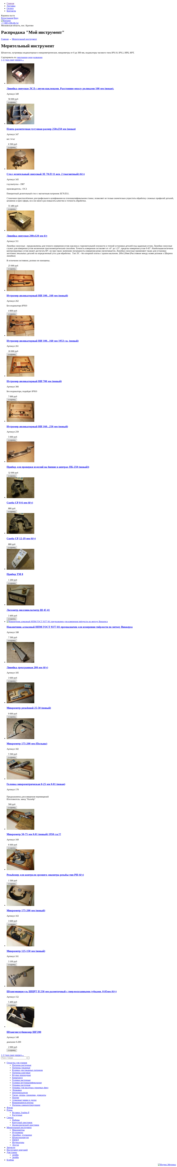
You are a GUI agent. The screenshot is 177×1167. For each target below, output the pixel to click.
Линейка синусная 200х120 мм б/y (27, 235)
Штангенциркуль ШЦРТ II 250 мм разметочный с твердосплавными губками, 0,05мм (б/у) (62, 991)
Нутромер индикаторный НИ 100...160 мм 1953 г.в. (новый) (43, 340)
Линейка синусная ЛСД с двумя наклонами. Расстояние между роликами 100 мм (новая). (60, 88)
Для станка (12, 1152)
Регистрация (7, 18)
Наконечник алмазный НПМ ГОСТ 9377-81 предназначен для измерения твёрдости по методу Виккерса (70, 626)
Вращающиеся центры (22, 1102)
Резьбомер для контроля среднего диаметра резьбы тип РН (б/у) (45, 874)
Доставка (11, 6)
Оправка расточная (21, 1085)
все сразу (10, 60)
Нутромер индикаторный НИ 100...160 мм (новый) (37, 295)
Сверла (10, 1117)
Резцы (9, 1110)
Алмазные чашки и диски (24, 1100)
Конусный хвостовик (22, 1122)
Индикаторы (18, 1142)
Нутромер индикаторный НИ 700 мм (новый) (34, 381)
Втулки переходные (21, 1075)
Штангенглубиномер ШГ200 (24, 1032)
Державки (17, 1090)
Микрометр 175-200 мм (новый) (26, 910)
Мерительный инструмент (24, 39)
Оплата (10, 8)
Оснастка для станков (17, 1063)
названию (37, 57)
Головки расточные (21, 1080)
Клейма (10, 1160)
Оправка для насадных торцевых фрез (30, 1087)
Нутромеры (17, 1132)
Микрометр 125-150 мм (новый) (26, 951)
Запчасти (11, 1147)
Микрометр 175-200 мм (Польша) (27, 743)
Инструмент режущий (17, 1150)
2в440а (15, 1157)
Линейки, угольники (22, 1135)
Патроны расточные (21, 1065)
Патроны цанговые (21, 1073)
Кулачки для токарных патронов (27, 1070)
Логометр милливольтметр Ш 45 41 (28, 610)
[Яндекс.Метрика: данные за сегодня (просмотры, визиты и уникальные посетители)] (167, 1164)
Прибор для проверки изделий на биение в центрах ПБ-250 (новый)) (48, 466)
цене (30, 57)
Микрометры (18, 1130)
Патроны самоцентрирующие (26, 1105)
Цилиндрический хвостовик (25, 1125)
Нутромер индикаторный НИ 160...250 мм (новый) (37, 426)
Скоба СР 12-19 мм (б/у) (21, 538)
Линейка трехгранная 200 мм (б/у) (27, 667)
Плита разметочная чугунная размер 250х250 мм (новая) (41, 128)
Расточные (17, 1115)
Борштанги (17, 1077)
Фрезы (10, 1107)
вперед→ (19, 60)
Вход (16, 18)
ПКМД (15, 1140)
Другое (15, 1145)
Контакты (11, 11)
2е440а (15, 1155)
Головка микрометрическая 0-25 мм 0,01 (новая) (36, 784)
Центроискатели (20, 1092)
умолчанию (22, 57)
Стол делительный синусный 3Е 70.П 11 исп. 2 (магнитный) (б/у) (46, 174)
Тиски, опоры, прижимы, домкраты (29, 1095)
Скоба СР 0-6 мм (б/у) (20, 502)
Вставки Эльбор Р (20, 1112)
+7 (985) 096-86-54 (9, 23)
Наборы (16, 1120)
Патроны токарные (21, 1068)
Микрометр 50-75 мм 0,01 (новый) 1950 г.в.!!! (34, 834)
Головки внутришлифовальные (27, 1082)
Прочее (15, 1097)
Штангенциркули (20, 1137)
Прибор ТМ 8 (15, 574)
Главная (10, 3)
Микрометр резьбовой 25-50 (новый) (29, 707)
